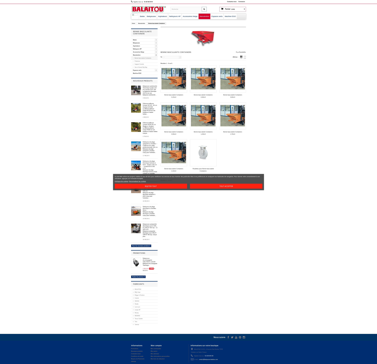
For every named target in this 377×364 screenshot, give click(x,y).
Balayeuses (136, 43)
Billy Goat (137, 292)
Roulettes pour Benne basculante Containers (203, 170)
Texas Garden (138, 318)
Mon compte (156, 345)
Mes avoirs (154, 351)
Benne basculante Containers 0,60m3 (232, 96)
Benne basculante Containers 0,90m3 (173, 133)
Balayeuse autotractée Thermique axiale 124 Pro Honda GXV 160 (150, 87)
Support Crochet (139, 64)
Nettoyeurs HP (137, 49)
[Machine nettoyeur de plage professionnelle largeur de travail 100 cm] (136, 165)
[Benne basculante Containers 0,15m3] (174, 78)
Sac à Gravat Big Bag (140, 67)
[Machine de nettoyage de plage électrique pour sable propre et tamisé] (136, 211)
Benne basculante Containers (142, 58)
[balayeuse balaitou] (149, 9)
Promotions (139, 253)
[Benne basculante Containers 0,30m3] (203, 78)
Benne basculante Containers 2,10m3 (173, 170)
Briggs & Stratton (139, 295)
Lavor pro (137, 307)
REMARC (137, 315)
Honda (136, 304)
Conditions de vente (137, 356)
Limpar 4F (137, 310)
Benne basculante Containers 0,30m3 (203, 96)
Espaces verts (137, 70)
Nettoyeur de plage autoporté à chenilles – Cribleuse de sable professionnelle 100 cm (150, 144)
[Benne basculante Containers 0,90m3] (174, 115)
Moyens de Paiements (137, 359)
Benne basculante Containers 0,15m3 (173, 96)
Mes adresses (155, 353)
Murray (136, 313)
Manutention (136, 55)
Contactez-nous (232, 1)
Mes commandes (156, 348)
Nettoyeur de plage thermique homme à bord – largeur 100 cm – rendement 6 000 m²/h (150, 164)
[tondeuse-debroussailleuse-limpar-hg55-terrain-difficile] (136, 127)
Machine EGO (137, 73)
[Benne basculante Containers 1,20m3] (203, 115)
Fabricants (138, 284)
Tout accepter (226, 186)
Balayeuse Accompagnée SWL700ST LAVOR (149, 260)
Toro (135, 321)
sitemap (133, 361)
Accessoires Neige (138, 52)
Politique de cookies (121, 181)
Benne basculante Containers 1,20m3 (203, 133)
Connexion (241, 1)
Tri (161, 57)
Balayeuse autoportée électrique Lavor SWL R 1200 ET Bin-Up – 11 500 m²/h (150, 226)
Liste (245, 58)
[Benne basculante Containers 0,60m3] (232, 78)
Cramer (136, 298)
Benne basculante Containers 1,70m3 (232, 133)
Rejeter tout (151, 186)
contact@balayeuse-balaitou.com (208, 359)
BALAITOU (137, 289)
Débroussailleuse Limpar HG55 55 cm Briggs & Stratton (149, 124)
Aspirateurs (136, 46)
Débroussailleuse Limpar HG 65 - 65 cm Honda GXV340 (150, 105)
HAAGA (136, 301)
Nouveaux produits (142, 81)
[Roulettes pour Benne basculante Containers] (203, 152)
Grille (241, 58)
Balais (135, 40)
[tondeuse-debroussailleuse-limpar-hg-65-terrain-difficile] (136, 108)
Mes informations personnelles (160, 356)
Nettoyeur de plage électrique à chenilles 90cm (149, 208)
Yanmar (136, 324)
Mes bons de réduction (158, 359)
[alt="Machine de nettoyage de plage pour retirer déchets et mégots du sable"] (136, 146)
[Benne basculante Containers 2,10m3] (174, 152)
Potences (137, 61)
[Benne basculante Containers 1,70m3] (232, 115)
